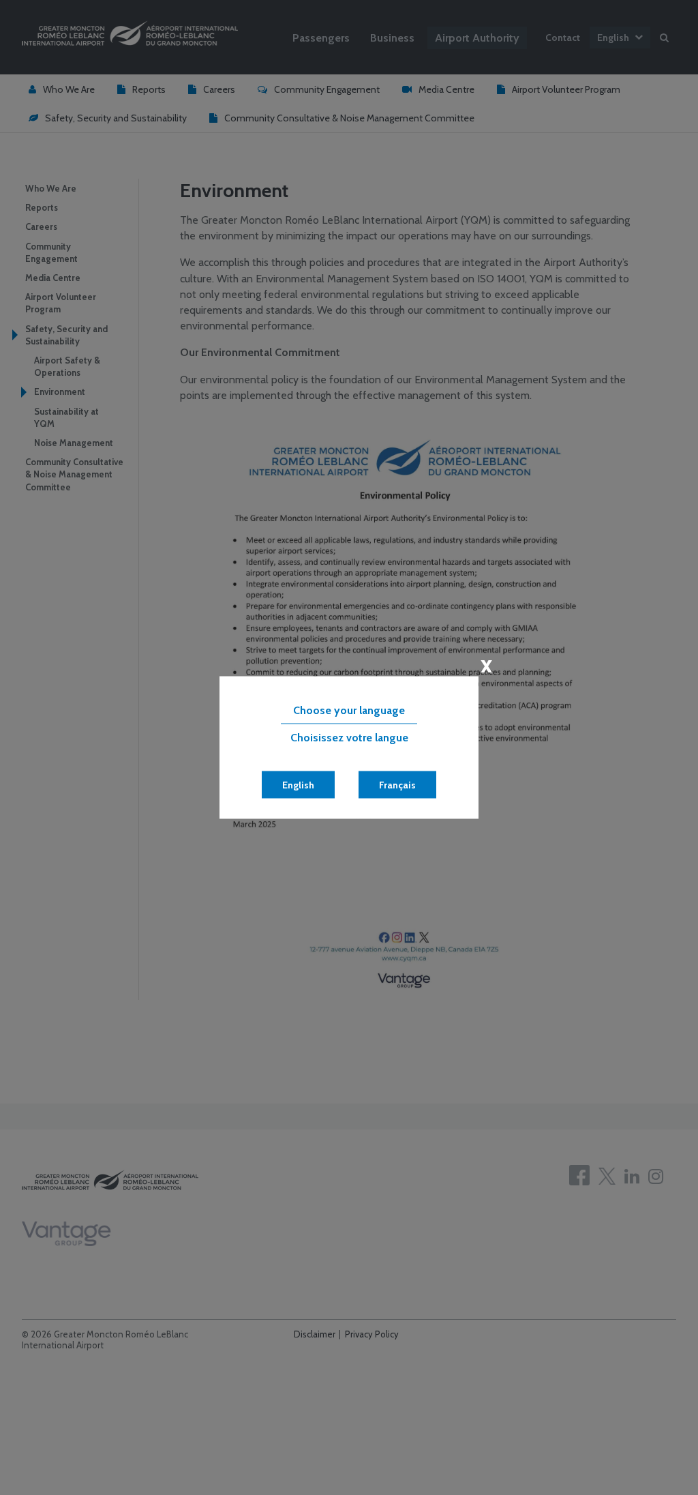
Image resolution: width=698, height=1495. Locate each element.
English (298, 785)
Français (397, 785)
